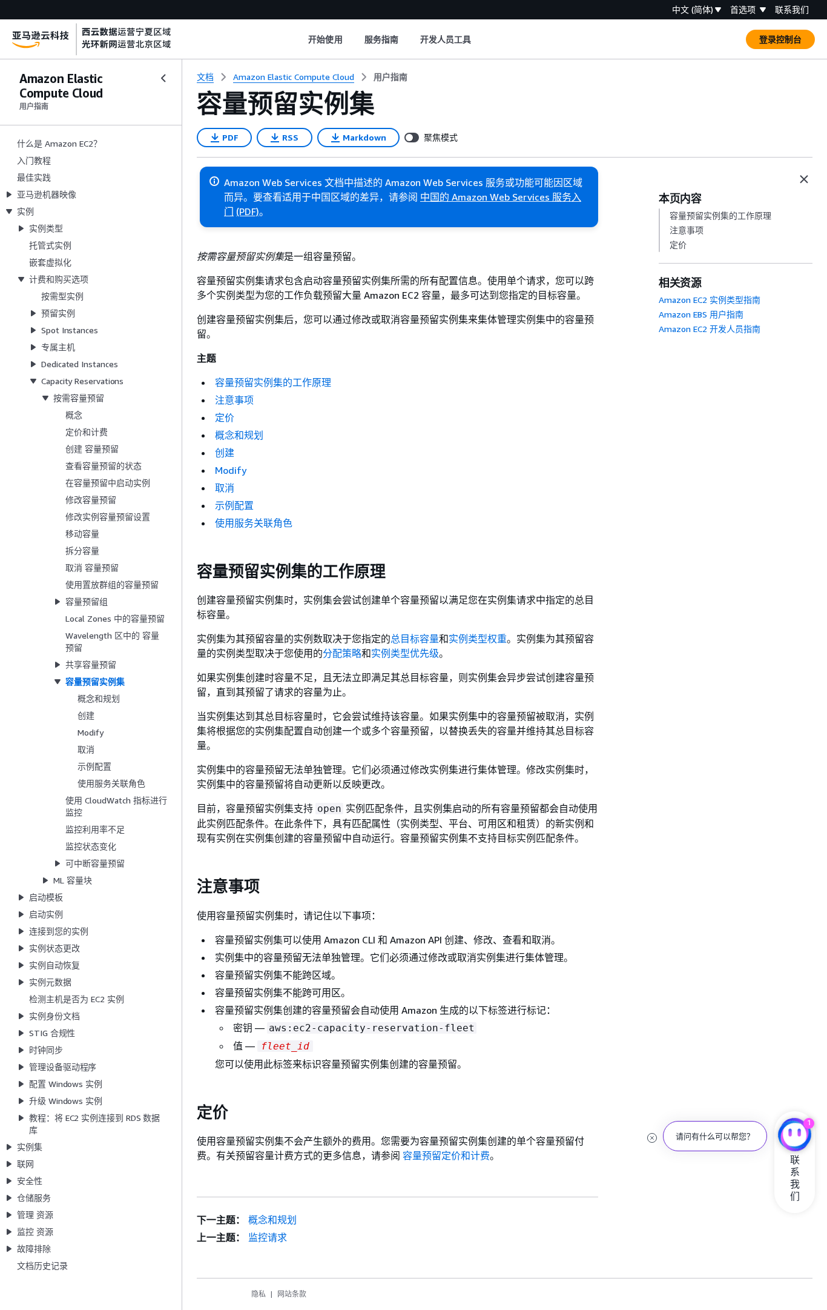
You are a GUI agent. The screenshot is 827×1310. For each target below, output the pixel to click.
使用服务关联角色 (253, 523)
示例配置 (234, 505)
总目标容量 (414, 639)
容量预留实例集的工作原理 (273, 382)
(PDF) (247, 211)
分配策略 (342, 653)
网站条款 (291, 1293)
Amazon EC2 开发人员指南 (709, 329)
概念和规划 (239, 435)
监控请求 (267, 1237)
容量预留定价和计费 (446, 1155)
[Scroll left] (299, 39)
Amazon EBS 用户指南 (701, 314)
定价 (224, 417)
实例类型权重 (478, 639)
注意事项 (234, 400)
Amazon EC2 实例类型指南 (709, 299)
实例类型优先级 (405, 653)
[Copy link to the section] (187, 571)
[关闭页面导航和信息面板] (804, 179)
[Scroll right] (480, 39)
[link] (390, 77)
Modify (230, 470)
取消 (224, 488)
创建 (224, 453)
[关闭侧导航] (163, 78)
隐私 (258, 1293)
